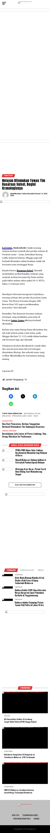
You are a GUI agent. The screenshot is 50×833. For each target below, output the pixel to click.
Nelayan (7, 416)
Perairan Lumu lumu (22, 416)
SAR (36, 416)
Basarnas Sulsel (25, 270)
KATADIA (7, 247)
